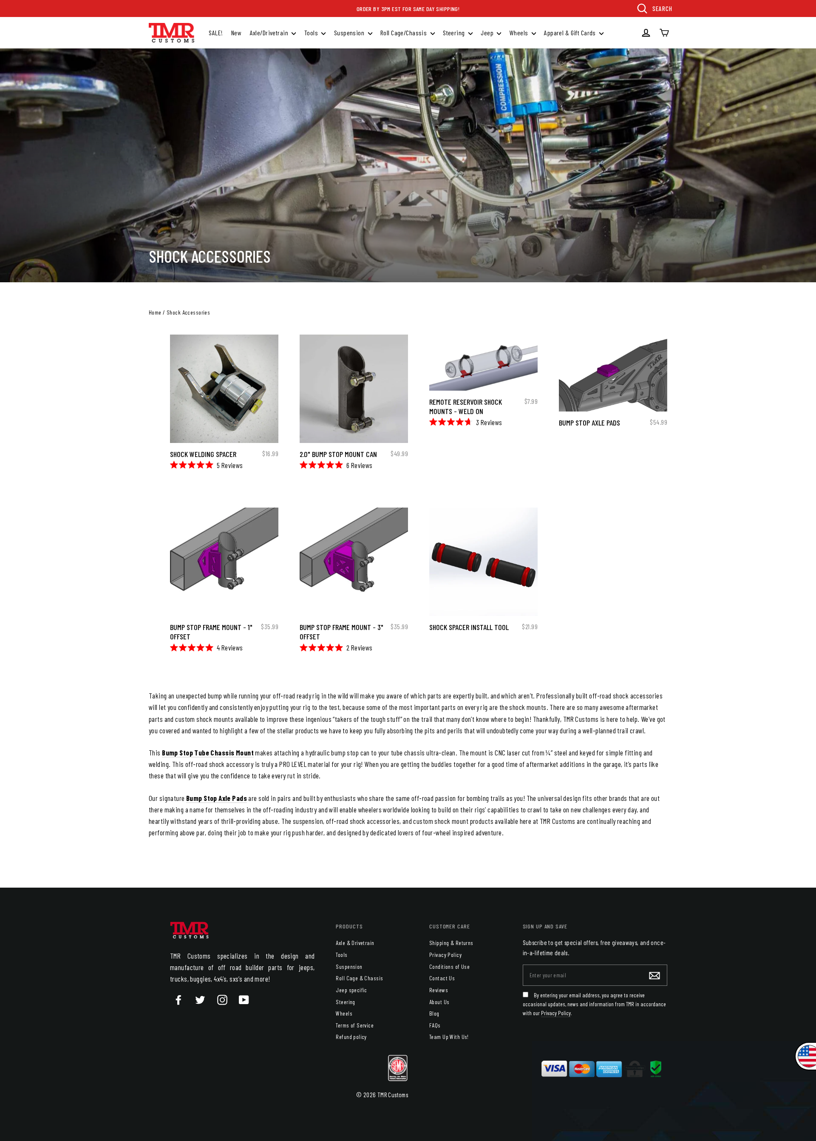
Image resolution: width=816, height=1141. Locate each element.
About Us (439, 1001)
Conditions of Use (449, 966)
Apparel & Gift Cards (570, 32)
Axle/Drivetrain (270, 32)
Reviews (438, 989)
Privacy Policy (445, 954)
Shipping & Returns (451, 942)
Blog (434, 1013)
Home (155, 312)
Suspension (350, 32)
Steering (454, 32)
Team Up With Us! (449, 1036)
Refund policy (351, 1036)
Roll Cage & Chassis (359, 978)
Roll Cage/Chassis (404, 32)
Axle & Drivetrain (355, 942)
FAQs (435, 1025)
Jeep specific (351, 989)
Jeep (488, 32)
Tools (312, 32)
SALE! (216, 32)
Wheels (520, 32)
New (236, 32)
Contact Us (442, 978)
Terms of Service (355, 1025)
